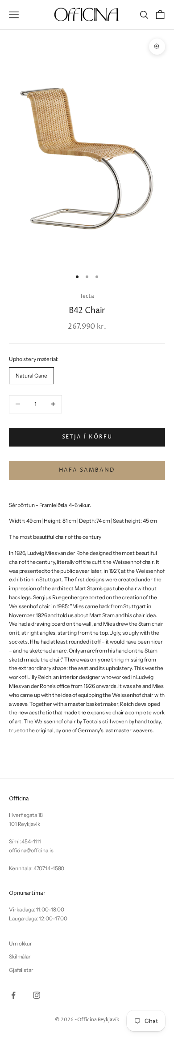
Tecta (87, 296)
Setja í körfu (87, 437)
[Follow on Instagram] (36, 995)
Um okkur (20, 943)
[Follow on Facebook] (13, 995)
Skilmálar (20, 956)
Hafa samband (87, 470)
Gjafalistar (21, 970)
